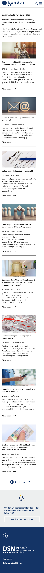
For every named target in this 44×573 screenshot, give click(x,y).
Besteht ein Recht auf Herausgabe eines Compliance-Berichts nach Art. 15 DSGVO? (19, 63)
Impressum (8, 559)
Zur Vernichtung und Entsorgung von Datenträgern (16, 337)
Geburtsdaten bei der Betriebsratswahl (17, 171)
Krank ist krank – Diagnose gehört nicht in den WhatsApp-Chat (18, 390)
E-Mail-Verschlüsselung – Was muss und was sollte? (18, 119)
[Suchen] (37, 3)
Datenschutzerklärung (12, 563)
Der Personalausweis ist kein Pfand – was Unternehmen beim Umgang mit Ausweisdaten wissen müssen (18, 447)
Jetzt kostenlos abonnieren (22, 519)
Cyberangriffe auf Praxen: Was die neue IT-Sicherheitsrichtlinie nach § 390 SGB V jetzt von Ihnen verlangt (18, 282)
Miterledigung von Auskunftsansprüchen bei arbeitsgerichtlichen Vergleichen (18, 225)
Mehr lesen (6, 89)
